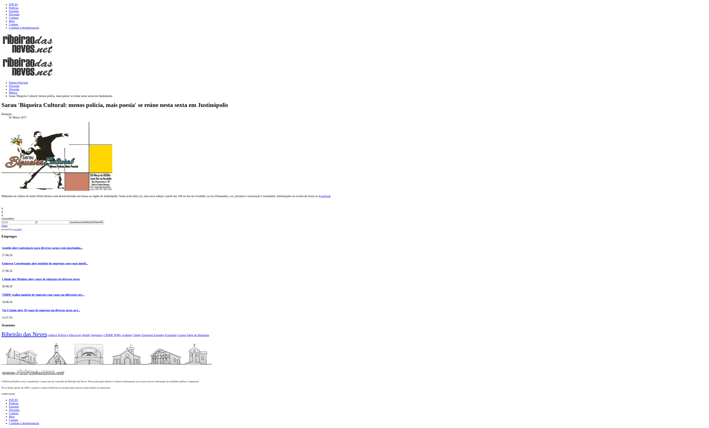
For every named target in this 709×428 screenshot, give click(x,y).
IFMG (117, 335)
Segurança (97, 335)
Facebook (324, 196)
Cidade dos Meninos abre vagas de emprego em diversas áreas (41, 279)
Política (63, 335)
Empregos (147, 335)
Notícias (13, 7)
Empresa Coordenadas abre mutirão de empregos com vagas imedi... (45, 263)
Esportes (14, 11)
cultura (53, 335)
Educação (75, 335)
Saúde (86, 335)
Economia (171, 335)
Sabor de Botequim (198, 335)
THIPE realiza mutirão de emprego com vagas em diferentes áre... (43, 294)
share (4, 225)
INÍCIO (13, 4)
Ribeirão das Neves (24, 334)
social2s (18, 229)
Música (13, 92)
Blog (12, 21)
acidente (127, 335)
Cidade (136, 335)
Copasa (181, 335)
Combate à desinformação (24, 27)
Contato (13, 24)
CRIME (108, 335)
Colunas (13, 17)
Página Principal (18, 82)
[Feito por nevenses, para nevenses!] (27, 53)
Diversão (14, 14)
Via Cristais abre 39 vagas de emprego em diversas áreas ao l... (41, 310)
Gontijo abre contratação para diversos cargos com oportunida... (42, 247)
